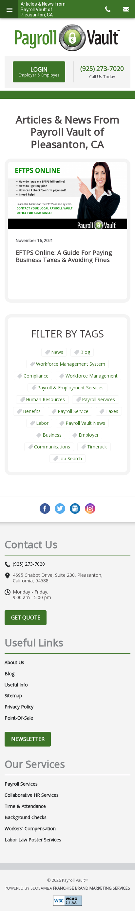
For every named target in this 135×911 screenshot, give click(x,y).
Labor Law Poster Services (33, 839)
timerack (97, 447)
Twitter (60, 508)
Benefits (32, 411)
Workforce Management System (70, 364)
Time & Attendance (25, 806)
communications (52, 447)
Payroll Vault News (85, 423)
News (57, 352)
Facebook (45, 508)
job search (70, 458)
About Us (14, 662)
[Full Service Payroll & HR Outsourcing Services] (67, 37)
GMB (75, 508)
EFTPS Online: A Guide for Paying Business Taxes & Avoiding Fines (64, 256)
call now (107, 9)
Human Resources (45, 399)
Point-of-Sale (19, 718)
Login (39, 71)
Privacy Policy (19, 707)
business (52, 435)
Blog (85, 352)
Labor (42, 423)
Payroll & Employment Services (70, 387)
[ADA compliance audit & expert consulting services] (67, 900)
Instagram (90, 508)
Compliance (36, 376)
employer (89, 435)
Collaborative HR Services (32, 795)
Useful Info (16, 685)
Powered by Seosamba (67, 888)
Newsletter (28, 739)
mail (126, 9)
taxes (112, 411)
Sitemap (13, 695)
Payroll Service (73, 411)
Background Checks (26, 817)
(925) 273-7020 (102, 68)
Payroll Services (98, 399)
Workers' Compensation (30, 828)
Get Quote (25, 617)
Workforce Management (92, 376)
